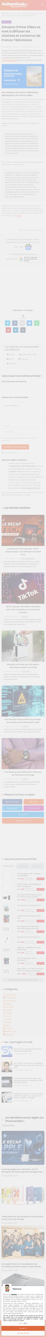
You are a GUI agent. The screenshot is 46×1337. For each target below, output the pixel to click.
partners (14, 1294)
